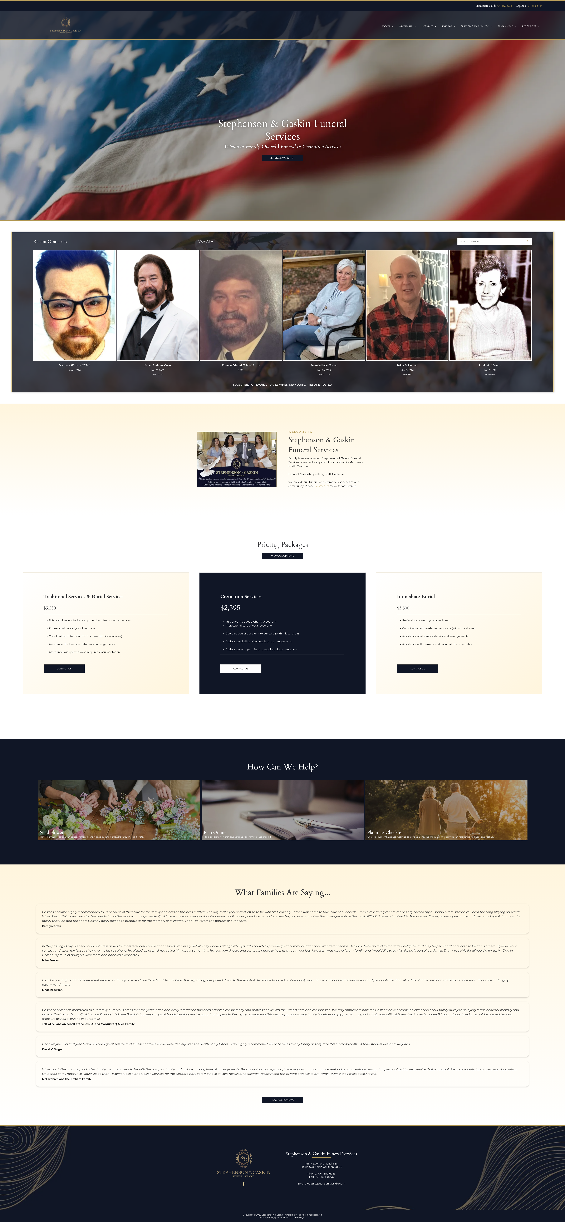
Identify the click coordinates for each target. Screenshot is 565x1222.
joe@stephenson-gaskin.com (325, 1183)
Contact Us (321, 486)
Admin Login (298, 1217)
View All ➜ (205, 241)
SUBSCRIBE (241, 384)
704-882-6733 (504, 6)
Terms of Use (283, 1217)
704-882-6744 (534, 6)
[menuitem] (387, 26)
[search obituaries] (528, 241)
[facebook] (243, 1184)
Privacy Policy (267, 1217)
